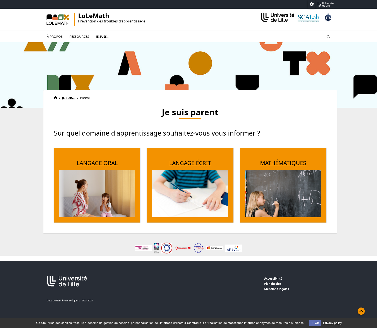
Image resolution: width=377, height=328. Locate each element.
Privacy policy (332, 323)
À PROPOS (55, 36)
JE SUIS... (102, 36)
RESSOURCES (79, 36)
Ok (316, 323)
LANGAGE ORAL (97, 163)
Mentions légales (276, 289)
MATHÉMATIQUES (283, 163)
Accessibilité (273, 278)
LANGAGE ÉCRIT (190, 163)
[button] (361, 311)
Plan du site (272, 284)
